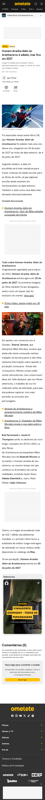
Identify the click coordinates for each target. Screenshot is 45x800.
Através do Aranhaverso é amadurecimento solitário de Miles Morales (23, 412)
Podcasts (14, 9)
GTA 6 (31, 9)
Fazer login (22, 680)
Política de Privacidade (13, 765)
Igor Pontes (11, 78)
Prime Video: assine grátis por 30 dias (22, 305)
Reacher (39, 9)
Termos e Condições (12, 758)
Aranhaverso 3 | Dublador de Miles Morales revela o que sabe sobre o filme (23, 424)
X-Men (23, 9)
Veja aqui (29, 295)
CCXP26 (5, 9)
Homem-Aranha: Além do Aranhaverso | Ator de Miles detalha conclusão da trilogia (23, 211)
